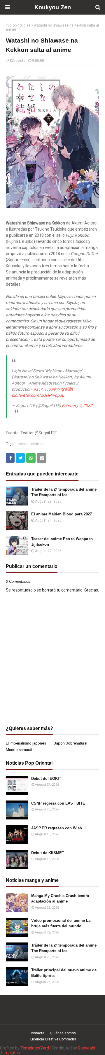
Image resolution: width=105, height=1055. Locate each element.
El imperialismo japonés (26, 743)
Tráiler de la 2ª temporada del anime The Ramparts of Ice (64, 492)
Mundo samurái (19, 749)
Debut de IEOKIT (46, 778)
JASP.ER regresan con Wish (56, 828)
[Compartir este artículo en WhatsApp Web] (31, 458)
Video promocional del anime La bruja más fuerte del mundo (60, 923)
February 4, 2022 (77, 405)
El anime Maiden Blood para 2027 (61, 514)
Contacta (36, 1033)
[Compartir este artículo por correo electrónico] (41, 458)
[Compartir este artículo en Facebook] (10, 458)
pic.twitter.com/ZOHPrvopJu (38, 395)
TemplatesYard (34, 1048)
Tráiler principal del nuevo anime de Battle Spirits (64, 973)
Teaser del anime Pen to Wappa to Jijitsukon (62, 542)
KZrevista (17, 61)
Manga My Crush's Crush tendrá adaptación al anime (60, 898)
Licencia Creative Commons (53, 1039)
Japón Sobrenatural (70, 743)
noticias (24, 25)
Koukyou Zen (52, 7)
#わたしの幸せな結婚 (53, 389)
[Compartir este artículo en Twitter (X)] (20, 458)
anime (23, 444)
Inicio (10, 25)
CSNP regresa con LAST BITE (58, 803)
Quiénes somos (63, 1033)
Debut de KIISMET (47, 853)
